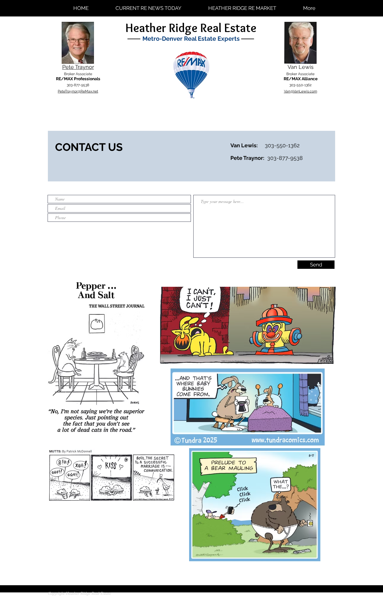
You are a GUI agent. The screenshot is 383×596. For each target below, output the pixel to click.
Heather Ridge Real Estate (191, 27)
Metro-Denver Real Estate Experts (191, 38)
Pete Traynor (78, 67)
